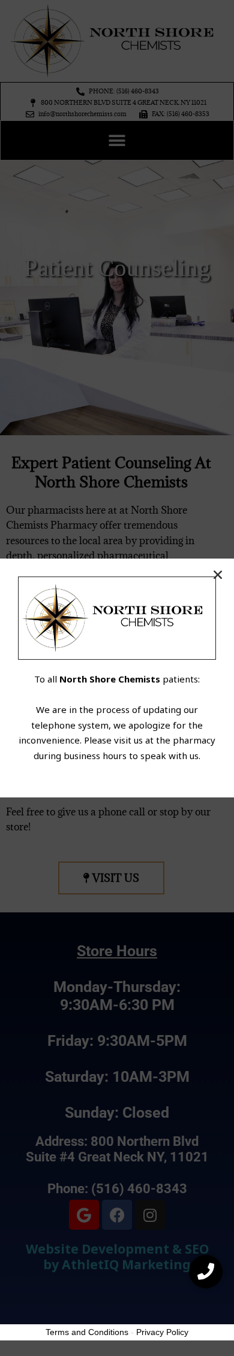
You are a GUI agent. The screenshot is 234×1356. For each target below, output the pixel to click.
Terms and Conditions (87, 1332)
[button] (206, 1271)
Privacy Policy (162, 1332)
